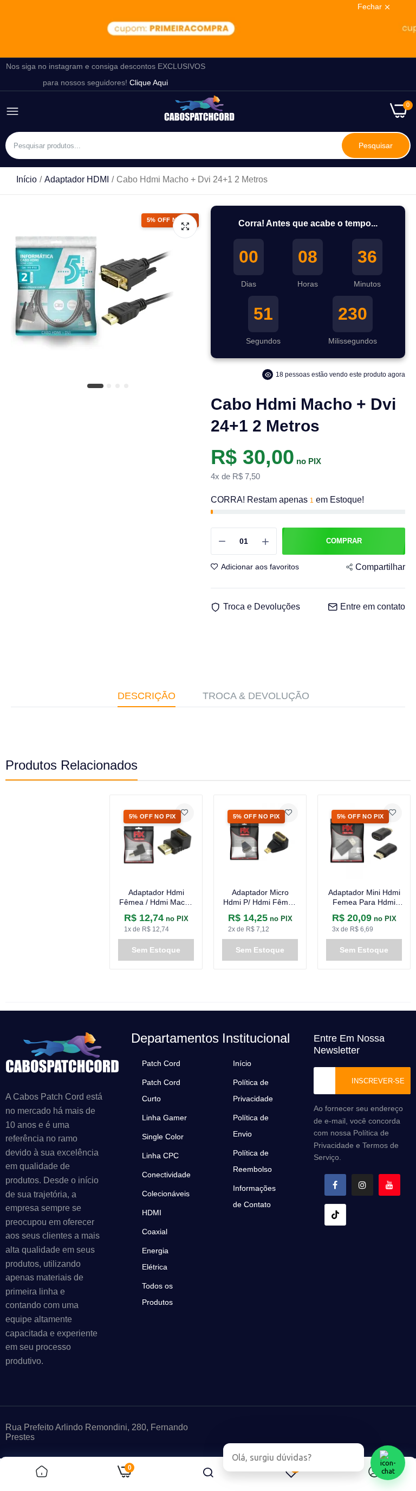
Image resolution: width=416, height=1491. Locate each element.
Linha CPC (160, 1155)
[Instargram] (362, 1185)
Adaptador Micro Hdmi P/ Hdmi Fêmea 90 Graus (156, 897)
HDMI (151, 1212)
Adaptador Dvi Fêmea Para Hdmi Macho (364, 897)
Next (383, 882)
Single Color (163, 1136)
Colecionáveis (166, 1193)
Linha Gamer (164, 1117)
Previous (32, 882)
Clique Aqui (148, 82)
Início (26, 179)
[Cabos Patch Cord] (199, 112)
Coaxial (154, 1231)
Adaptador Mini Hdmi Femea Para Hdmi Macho (260, 897)
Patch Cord (161, 1063)
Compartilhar (380, 567)
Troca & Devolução (256, 695)
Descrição (147, 695)
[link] (208, 29)
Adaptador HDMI (76, 179)
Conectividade (166, 1174)
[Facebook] (335, 1185)
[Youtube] (389, 1185)
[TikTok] (335, 1215)
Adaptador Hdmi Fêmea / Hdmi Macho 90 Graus (52, 897)
